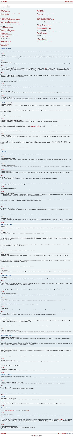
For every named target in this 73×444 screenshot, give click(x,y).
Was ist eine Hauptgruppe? (40, 14)
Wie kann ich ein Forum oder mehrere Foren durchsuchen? (44, 25)
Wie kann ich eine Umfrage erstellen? (4, 29)
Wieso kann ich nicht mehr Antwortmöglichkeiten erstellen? (7, 30)
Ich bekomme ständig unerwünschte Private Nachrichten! (44, 18)
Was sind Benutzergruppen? (40, 11)
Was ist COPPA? (2, 10)
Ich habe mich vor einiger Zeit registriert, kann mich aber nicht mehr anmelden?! (10, 13)
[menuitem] (6, 1)
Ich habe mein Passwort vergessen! (4, 14)
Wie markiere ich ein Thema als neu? (4, 36)
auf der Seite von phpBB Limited (9, 410)
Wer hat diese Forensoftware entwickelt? (42, 39)
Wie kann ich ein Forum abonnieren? (41, 32)
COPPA (45, 68)
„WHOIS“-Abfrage (60, 419)
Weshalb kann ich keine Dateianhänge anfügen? (6, 32)
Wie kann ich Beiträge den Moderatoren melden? (6, 34)
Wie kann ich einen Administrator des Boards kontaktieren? (44, 41)
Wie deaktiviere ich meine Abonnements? (42, 33)
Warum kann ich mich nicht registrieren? (5, 11)
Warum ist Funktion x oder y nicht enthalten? (42, 40)
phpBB (34, 435)
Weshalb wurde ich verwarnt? (4, 33)
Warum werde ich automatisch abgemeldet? (5, 15)
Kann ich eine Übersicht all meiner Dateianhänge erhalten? (44, 36)
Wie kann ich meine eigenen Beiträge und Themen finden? (44, 28)
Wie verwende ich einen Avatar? (4, 23)
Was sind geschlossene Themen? (4, 44)
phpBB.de (38, 126)
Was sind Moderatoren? (40, 10)
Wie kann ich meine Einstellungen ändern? (5, 18)
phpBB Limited (33, 126)
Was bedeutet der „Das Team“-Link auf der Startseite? (43, 15)
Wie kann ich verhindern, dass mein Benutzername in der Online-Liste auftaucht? (10, 19)
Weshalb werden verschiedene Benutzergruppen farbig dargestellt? (45, 13)
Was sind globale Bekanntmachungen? (5, 42)
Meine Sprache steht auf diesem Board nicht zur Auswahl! (7, 21)
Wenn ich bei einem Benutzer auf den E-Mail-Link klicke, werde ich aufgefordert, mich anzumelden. (12, 24)
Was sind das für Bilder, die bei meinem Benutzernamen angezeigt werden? (9, 22)
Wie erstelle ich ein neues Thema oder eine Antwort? (6, 27)
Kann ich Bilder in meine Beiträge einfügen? (5, 41)
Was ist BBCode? (2, 39)
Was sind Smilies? (2, 40)
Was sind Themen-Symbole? (3, 45)
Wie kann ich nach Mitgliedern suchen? (42, 27)
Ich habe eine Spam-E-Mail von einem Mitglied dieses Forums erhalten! (45, 19)
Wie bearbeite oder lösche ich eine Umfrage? (5, 31)
